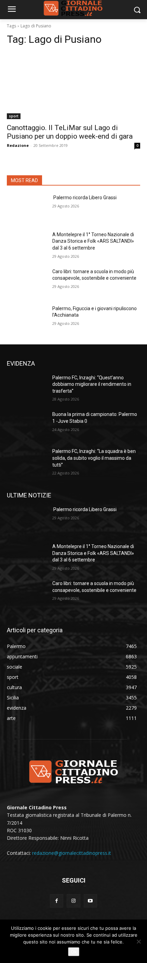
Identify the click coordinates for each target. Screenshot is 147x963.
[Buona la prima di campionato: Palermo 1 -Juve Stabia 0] (27, 425)
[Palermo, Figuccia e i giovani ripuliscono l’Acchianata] (27, 319)
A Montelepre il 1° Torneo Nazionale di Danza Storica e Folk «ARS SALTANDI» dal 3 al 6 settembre (93, 241)
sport (13, 116)
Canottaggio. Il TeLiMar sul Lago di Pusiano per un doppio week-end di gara (70, 132)
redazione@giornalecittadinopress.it (71, 853)
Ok (74, 951)
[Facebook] (56, 901)
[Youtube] (90, 901)
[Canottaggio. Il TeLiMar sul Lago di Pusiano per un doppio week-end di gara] (73, 85)
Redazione (18, 145)
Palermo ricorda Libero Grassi (84, 197)
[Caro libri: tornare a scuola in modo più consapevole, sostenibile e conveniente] (27, 282)
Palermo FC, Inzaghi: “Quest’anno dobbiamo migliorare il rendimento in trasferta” (91, 384)
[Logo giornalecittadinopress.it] (73, 771)
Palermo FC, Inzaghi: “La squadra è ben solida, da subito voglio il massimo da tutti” (94, 457)
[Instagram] (73, 901)
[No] (138, 941)
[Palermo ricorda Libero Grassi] (27, 208)
